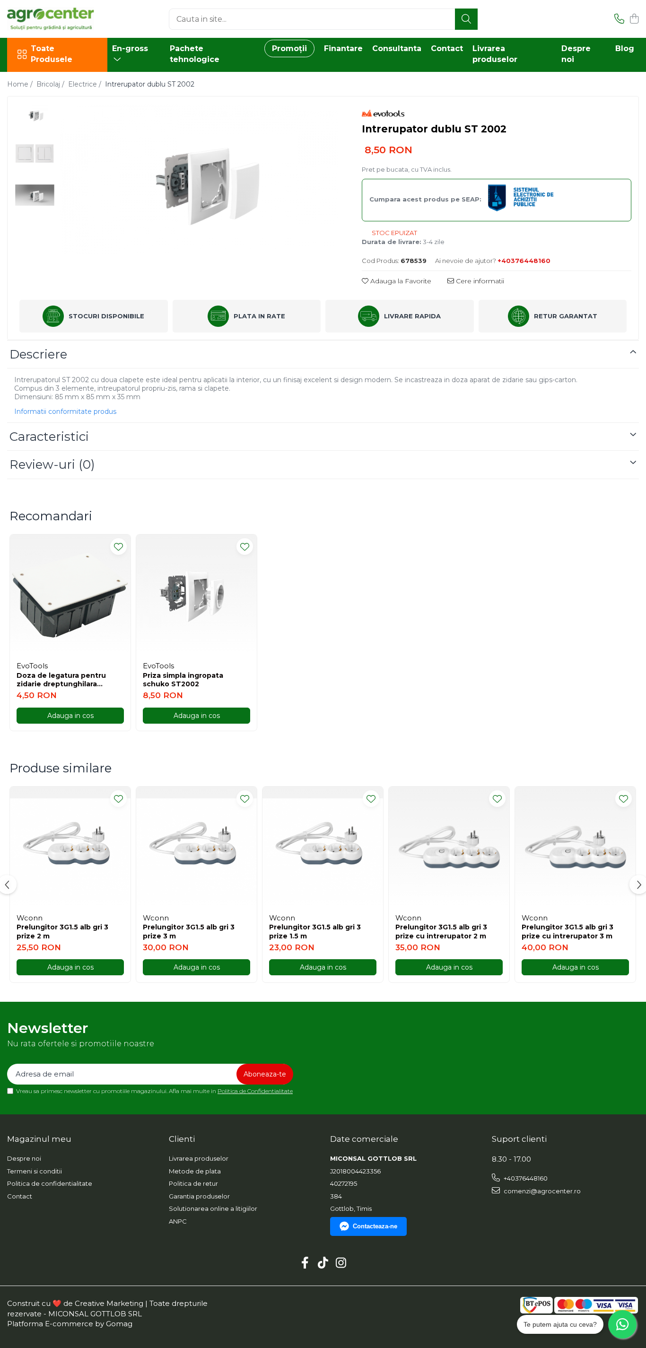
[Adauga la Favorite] (118, 546)
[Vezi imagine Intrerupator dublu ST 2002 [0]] (34, 114)
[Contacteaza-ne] (619, 19)
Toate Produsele (51, 54)
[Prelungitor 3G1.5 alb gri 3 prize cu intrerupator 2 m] (449, 847)
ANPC (178, 1221)
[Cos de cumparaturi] (634, 19)
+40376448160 (525, 1178)
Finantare (343, 48)
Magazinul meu (39, 1139)
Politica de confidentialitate (49, 1183)
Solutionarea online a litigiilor (213, 1208)
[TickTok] (323, 1263)
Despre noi (24, 1158)
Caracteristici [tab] (49, 436)
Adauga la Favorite (399, 281)
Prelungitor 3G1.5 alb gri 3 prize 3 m (189, 931)
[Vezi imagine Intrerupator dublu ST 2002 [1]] (34, 153)
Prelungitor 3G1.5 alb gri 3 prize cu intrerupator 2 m (441, 931)
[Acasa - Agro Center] (54, 19)
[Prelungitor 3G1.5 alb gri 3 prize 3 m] (196, 847)
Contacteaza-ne (375, 1226)
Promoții (289, 48)
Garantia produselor (199, 1196)
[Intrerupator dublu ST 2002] (199, 179)
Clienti (182, 1139)
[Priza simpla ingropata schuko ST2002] (196, 594)
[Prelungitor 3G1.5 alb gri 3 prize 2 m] (70, 847)
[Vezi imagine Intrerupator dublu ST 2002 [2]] (34, 195)
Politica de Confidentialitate (255, 1090)
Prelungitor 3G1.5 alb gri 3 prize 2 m (62, 931)
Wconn (30, 917)
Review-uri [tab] (52, 464)
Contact (447, 48)
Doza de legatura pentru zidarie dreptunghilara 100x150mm (61, 679)
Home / (21, 84)
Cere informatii (479, 281)
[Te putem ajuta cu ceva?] (622, 1324)
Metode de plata (195, 1171)
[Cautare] (466, 19)
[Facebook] (305, 1263)
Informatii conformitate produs (65, 411)
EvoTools (32, 665)
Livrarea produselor (198, 1158)
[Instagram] (341, 1263)
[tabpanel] (199, 179)
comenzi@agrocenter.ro (541, 1191)
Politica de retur (193, 1183)
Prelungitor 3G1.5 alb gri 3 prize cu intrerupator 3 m (567, 931)
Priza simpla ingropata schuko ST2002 (183, 679)
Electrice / (85, 84)
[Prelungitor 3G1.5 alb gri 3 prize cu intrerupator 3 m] (575, 847)
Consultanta (396, 48)
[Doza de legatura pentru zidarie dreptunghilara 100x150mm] (70, 594)
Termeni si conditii (34, 1171)
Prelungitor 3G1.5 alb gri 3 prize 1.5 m (315, 931)
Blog (624, 48)
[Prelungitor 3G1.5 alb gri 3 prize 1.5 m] (322, 847)
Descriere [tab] (38, 354)
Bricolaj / (51, 84)
